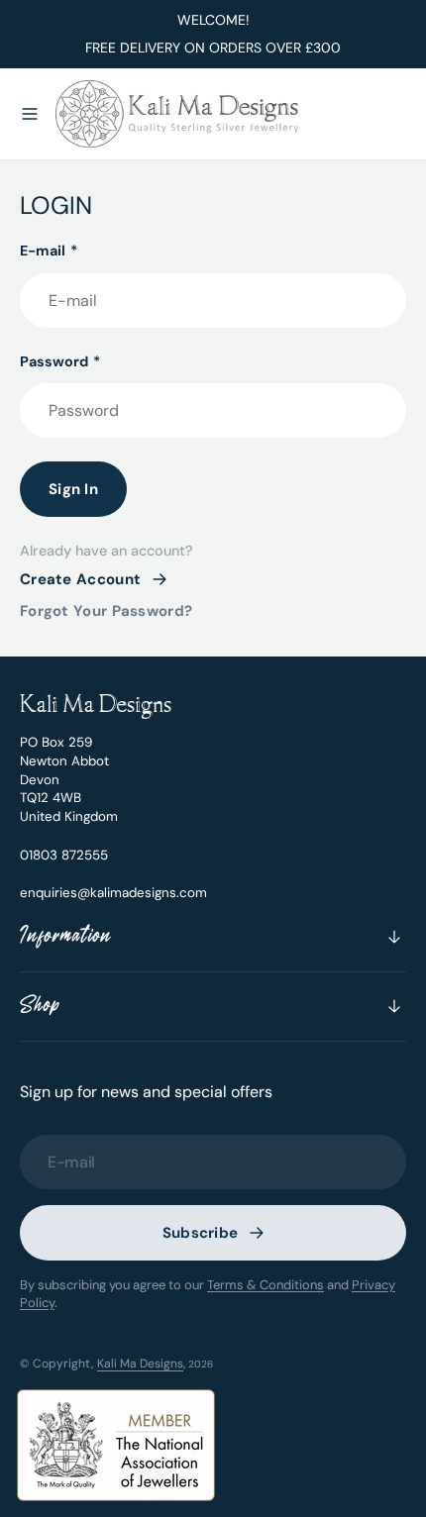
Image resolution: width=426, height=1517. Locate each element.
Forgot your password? (106, 611)
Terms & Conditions (265, 1284)
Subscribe (200, 1233)
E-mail (48, 250)
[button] (30, 114)
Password (60, 361)
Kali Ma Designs (140, 1363)
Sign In (73, 489)
